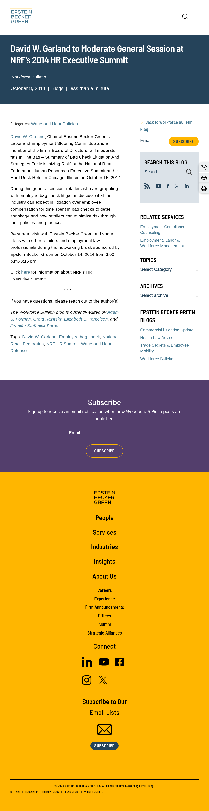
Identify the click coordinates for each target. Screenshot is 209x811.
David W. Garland (27, 136)
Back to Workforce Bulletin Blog (166, 125)
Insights (104, 561)
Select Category (156, 269)
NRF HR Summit (62, 343)
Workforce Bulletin (28, 77)
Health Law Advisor (157, 337)
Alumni (104, 624)
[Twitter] (177, 186)
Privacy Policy (50, 791)
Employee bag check (79, 336)
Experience (104, 598)
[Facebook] (168, 186)
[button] (204, 167)
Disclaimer (31, 791)
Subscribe (183, 141)
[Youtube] (158, 186)
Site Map (15, 791)
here (25, 272)
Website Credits (93, 791)
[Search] (185, 17)
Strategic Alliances (104, 633)
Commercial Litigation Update (166, 330)
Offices (104, 615)
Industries (104, 546)
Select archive (154, 295)
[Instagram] (87, 683)
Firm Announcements (104, 607)
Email (145, 140)
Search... (153, 172)
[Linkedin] (187, 186)
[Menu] (195, 18)
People (105, 517)
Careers (104, 590)
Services (104, 532)
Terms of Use (71, 791)
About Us (104, 576)
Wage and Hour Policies (54, 123)
